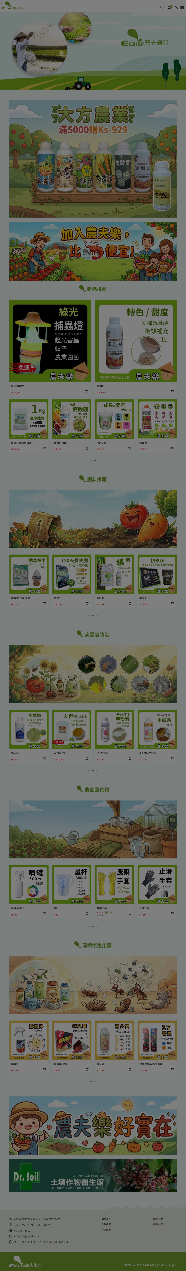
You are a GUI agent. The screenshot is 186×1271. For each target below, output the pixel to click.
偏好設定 (101, 1264)
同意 (82, 1264)
